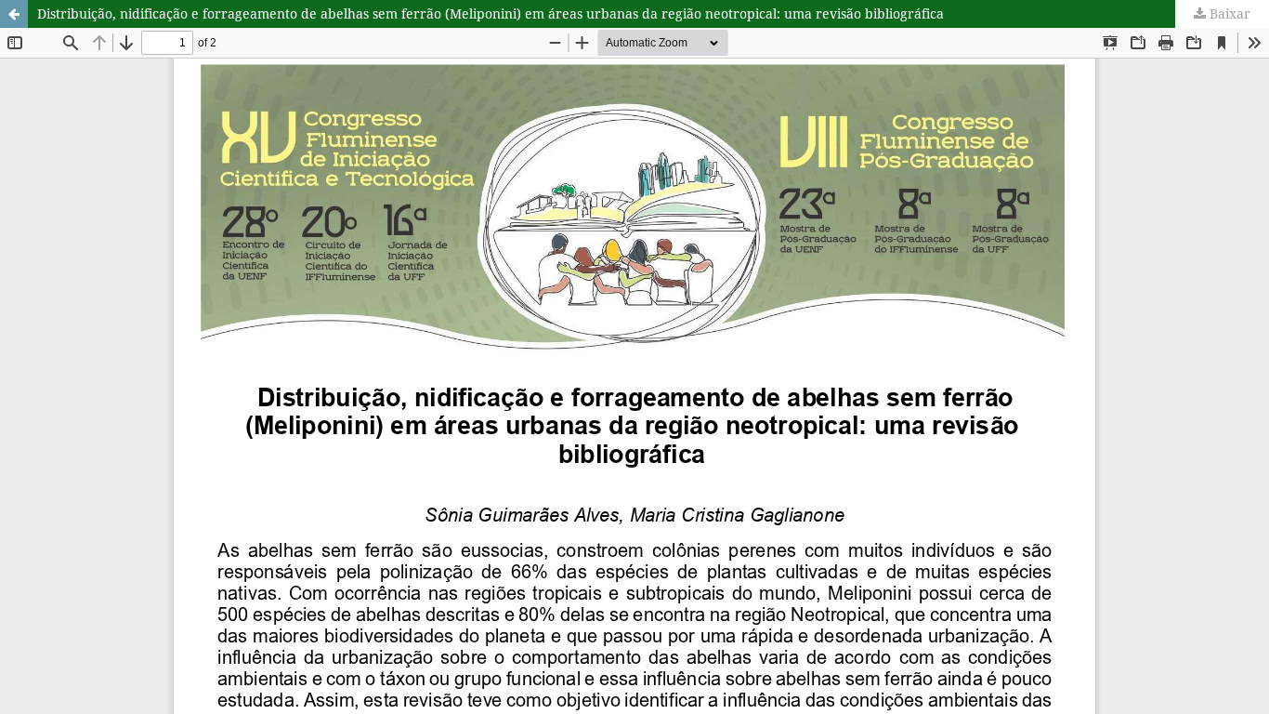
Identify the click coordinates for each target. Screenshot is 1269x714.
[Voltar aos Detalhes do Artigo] (14, 14)
